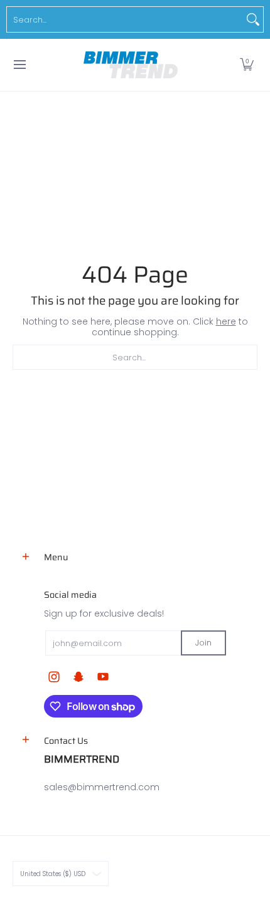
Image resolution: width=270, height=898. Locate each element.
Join (203, 642)
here (226, 321)
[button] (246, 65)
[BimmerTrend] (131, 65)
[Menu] (19, 65)
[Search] (253, 19)
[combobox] (125, 19)
